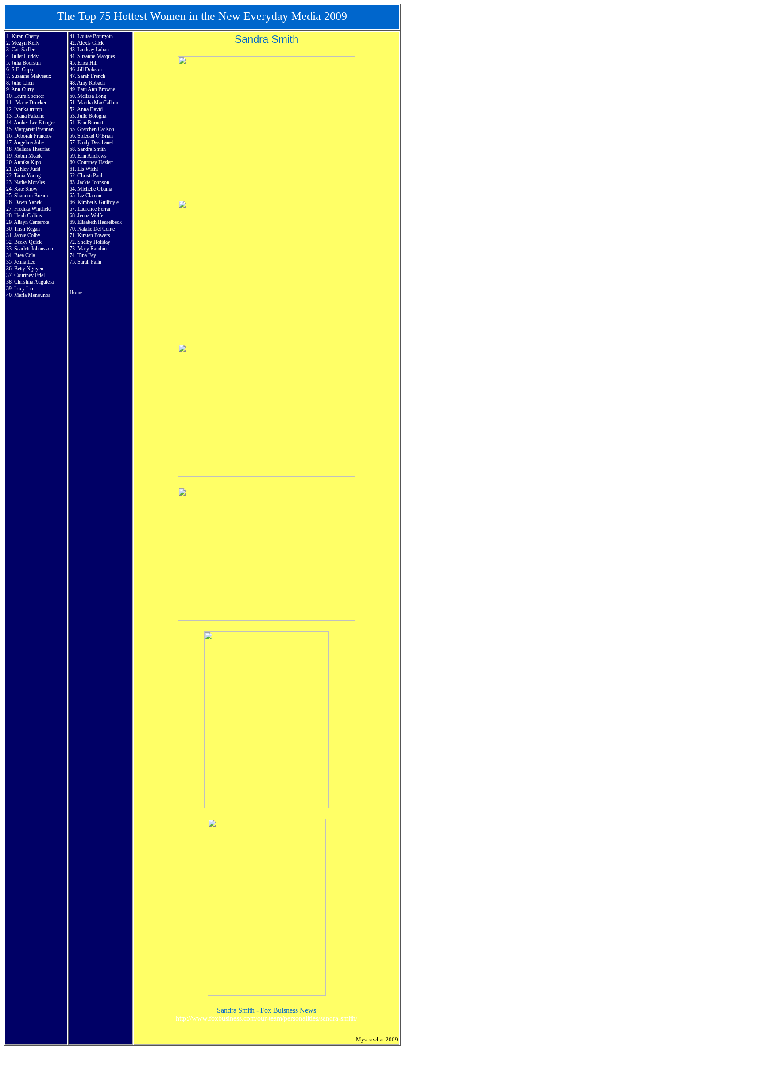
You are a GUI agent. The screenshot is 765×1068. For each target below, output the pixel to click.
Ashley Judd (27, 169)
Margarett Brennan (34, 129)
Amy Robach (91, 83)
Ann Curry (22, 89)
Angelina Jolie (29, 142)
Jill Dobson (89, 69)
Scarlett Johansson (33, 249)
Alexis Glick (90, 43)
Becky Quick (28, 242)
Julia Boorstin (26, 63)
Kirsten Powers (93, 235)
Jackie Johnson (93, 182)
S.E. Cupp (22, 69)
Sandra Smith (91, 149)
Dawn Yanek (28, 202)
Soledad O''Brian (95, 136)
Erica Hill (87, 63)
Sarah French (91, 76)
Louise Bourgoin (95, 36)
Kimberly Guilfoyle (98, 202)
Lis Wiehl (87, 169)
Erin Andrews (92, 156)
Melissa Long (91, 96)
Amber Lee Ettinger (34, 122)
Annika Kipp (27, 162)
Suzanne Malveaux (31, 76)
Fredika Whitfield (32, 209)
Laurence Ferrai (93, 209)
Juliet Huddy (25, 56)
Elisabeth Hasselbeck (99, 222)
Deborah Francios (33, 136)
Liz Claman (89, 195)
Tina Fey (86, 255)
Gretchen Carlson (95, 129)
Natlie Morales (29, 182)
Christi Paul (89, 176)
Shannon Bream (31, 195)
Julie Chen (23, 83)
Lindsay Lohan (93, 49)
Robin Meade (28, 156)
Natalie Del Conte (96, 229)
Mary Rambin (92, 249)
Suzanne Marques (96, 56)
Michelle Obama (94, 189)
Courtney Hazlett (95, 162)
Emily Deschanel (95, 142)
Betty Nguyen (28, 268)
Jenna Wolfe (90, 215)
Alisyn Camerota (31, 222)
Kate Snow (26, 189)
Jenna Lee (24, 262)
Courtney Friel (29, 275)
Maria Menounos (32, 295)
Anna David (90, 109)
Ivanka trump (28, 109)
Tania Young (27, 176)
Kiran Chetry (25, 36)
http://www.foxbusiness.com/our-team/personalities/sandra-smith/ (266, 1018)
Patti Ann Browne (96, 89)
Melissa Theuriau (32, 149)
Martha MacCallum (97, 103)
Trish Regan (27, 229)
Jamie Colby (27, 235)
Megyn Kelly (25, 43)
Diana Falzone (29, 116)
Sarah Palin (89, 262)
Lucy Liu (23, 288)
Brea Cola (24, 255)
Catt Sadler (23, 49)
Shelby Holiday (93, 242)
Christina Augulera (34, 282)
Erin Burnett (90, 122)
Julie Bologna (91, 116)
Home (76, 292)
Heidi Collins (28, 215)
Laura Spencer (29, 96)
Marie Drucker (30, 103)
